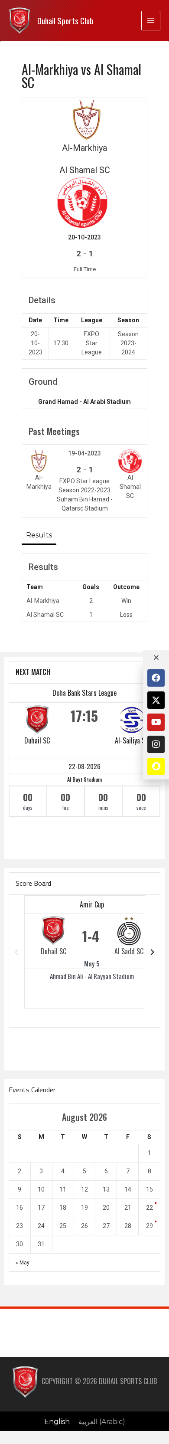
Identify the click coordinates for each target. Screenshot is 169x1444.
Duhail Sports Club (65, 20)
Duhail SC (37, 740)
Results (39, 535)
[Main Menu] (150, 20)
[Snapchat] (156, 766)
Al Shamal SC (45, 614)
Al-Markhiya (42, 600)
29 (149, 1225)
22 (149, 1207)
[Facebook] (156, 678)
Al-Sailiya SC (132, 740)
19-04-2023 (84, 453)
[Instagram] (156, 744)
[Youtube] (156, 722)
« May (22, 1263)
